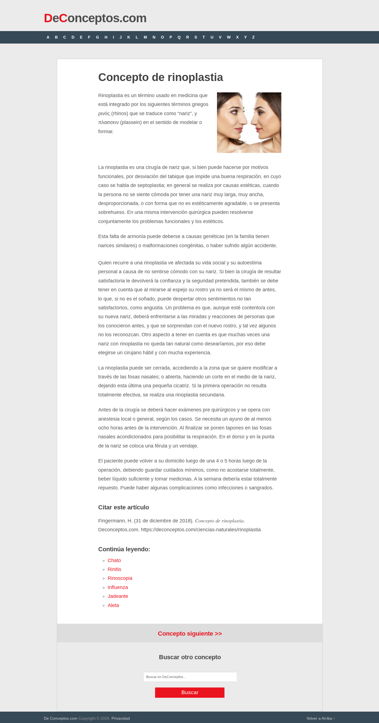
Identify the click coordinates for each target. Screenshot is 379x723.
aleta (113, 605)
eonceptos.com (95, 18)
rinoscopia (120, 578)
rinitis (114, 569)
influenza (118, 587)
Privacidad (121, 718)
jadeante (118, 596)
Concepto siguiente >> (190, 633)
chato (114, 560)
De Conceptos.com (60, 718)
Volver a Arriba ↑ (321, 718)
